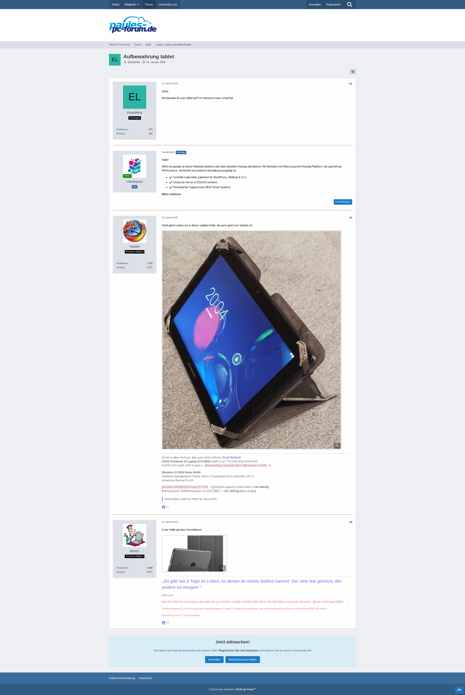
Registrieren (333, 4)
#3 (350, 522)
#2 (350, 217)
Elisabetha (134, 62)
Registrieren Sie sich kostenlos (238, 650)
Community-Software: (232, 689)
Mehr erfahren (171, 194)
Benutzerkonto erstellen (243, 659)
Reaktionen (122, 129)
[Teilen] (352, 71)
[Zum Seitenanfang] (459, 690)
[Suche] (349, 4)
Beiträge (121, 133)
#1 (350, 83)
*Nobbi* (195, 499)
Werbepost (135, 181)
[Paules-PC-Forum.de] (232, 25)
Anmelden (315, 4)
